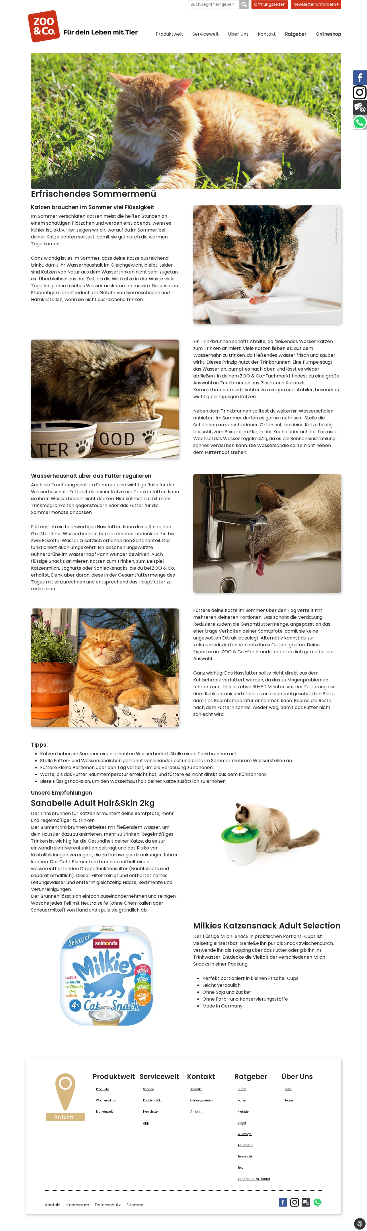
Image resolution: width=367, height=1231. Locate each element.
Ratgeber (296, 34)
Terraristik (245, 1156)
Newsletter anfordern (315, 4)
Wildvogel (245, 1134)
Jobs (288, 1089)
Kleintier (244, 1111)
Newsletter (151, 1111)
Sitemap (134, 1205)
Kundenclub (152, 1100)
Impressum (78, 1205)
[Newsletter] (306, 1202)
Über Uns (238, 34)
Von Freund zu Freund (254, 1179)
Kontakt (267, 34)
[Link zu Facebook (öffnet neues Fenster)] (360, 77)
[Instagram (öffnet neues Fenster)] (294, 1202)
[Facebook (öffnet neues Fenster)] (283, 1202)
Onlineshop (328, 34)
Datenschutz (108, 1205)
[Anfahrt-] (65, 1099)
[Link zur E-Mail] (360, 107)
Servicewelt (205, 34)
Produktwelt (169, 34)
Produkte (102, 1089)
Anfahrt (196, 1111)
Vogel (242, 1123)
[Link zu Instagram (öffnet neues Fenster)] (360, 92)
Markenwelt (104, 1111)
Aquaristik (245, 1145)
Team (289, 1100)
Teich (241, 1167)
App (146, 1123)
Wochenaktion (106, 1100)
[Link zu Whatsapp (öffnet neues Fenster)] (360, 122)
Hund (242, 1089)
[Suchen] (244, 4)
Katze (242, 1100)
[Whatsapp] (317, 1202)
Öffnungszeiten (270, 4)
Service (148, 1089)
